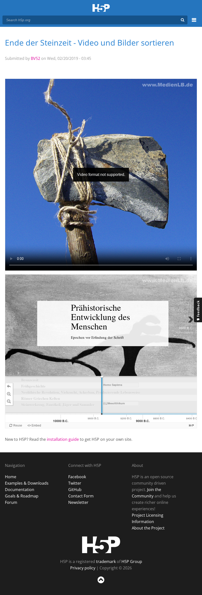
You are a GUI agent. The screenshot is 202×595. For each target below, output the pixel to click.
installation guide (63, 439)
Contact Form (81, 496)
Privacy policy (82, 568)
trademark (106, 561)
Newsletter (78, 502)
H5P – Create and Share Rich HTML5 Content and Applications (101, 8)
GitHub (75, 489)
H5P (101, 544)
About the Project (148, 528)
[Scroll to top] (101, 584)
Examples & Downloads (27, 483)
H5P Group (131, 561)
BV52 (35, 58)
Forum (11, 502)
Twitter (74, 483)
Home (10, 476)
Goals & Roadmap (21, 496)
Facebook (77, 476)
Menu (194, 22)
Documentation (19, 489)
